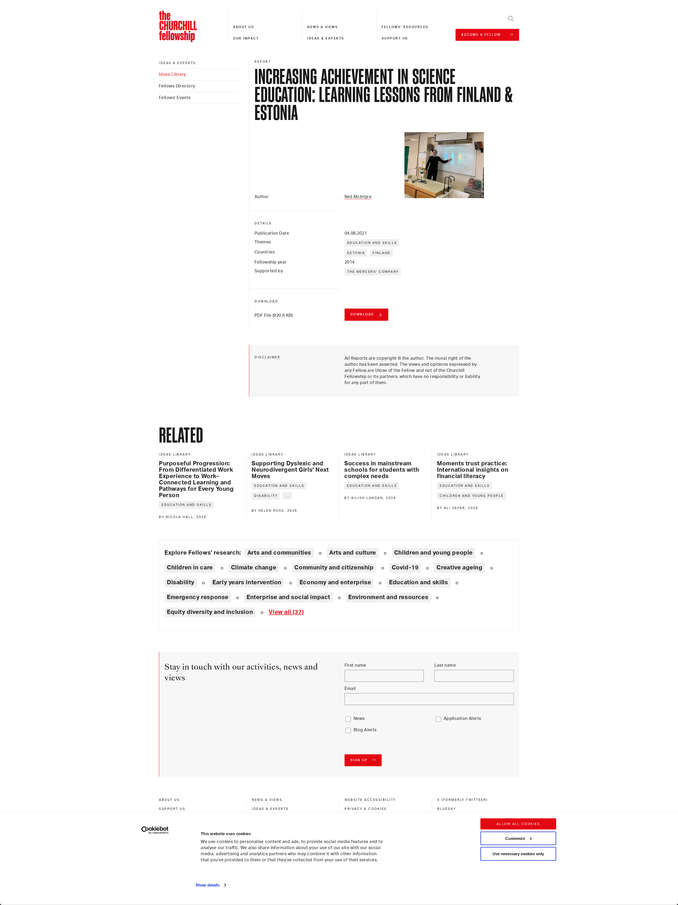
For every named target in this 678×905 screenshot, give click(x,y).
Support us (395, 38)
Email (350, 688)
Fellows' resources (405, 27)
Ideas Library (172, 74)
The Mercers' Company (373, 271)
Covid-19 (405, 567)
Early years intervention (247, 582)
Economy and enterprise (335, 582)
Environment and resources (388, 597)
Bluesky (446, 808)
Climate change (253, 567)
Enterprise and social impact (288, 597)
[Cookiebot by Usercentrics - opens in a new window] (155, 830)
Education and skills (372, 242)
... (287, 495)
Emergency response (198, 597)
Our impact (246, 38)
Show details (207, 885)
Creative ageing (459, 567)
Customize (515, 838)
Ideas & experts (325, 38)
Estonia (356, 253)
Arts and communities (279, 553)
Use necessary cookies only (518, 853)
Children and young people (472, 495)
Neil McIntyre (358, 197)
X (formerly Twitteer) (462, 799)
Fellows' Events (175, 98)
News (359, 718)
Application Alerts (462, 718)
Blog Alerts (365, 730)
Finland (382, 253)
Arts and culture (352, 553)
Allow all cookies (518, 824)
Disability (266, 495)
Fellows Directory (177, 86)
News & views (322, 27)
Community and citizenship (333, 567)
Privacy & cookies (366, 808)
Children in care (190, 567)
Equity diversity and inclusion (210, 612)
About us (243, 27)
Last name (445, 665)
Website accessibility (370, 799)
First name (355, 665)
